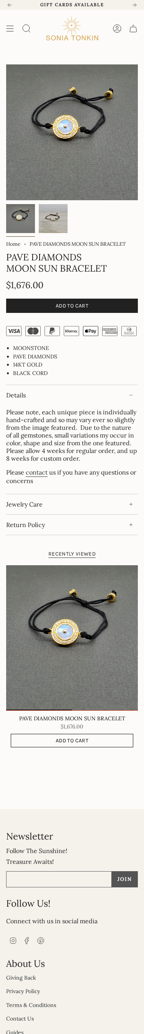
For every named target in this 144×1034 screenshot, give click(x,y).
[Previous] (9, 5)
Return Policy (25, 525)
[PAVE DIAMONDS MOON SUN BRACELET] (72, 638)
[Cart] (133, 28)
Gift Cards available (72, 4)
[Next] (134, 5)
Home (13, 244)
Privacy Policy (23, 991)
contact (37, 472)
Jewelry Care (24, 504)
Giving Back (21, 977)
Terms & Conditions (31, 1005)
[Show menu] (10, 28)
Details (16, 395)
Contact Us (20, 1018)
